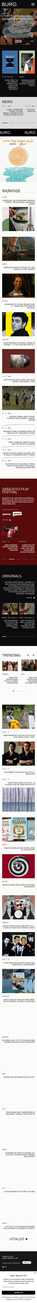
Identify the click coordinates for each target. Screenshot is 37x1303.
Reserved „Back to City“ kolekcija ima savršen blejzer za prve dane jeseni (18, 1041)
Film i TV (5, 732)
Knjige (4, 13)
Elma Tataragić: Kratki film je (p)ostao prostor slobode (21, 443)
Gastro (4, 197)
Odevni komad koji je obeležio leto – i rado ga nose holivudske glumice (18, 927)
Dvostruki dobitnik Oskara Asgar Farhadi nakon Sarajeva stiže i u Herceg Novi (13, 112)
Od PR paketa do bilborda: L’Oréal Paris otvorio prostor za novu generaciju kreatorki (20, 466)
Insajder (5, 339)
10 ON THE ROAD (7, 77)
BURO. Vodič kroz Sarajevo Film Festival (27, 547)
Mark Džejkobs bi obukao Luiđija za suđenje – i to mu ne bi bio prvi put (19, 344)
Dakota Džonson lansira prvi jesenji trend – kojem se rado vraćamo (10, 681)
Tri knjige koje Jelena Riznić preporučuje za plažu (17, 17)
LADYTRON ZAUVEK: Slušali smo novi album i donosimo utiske (19, 381)
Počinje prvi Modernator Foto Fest (19, 1077)
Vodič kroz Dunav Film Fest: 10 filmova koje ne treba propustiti (20, 784)
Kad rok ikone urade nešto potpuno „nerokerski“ (18, 886)
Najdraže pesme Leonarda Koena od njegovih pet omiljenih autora (19, 432)
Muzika (4, 1223)
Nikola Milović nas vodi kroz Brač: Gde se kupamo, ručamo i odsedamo (19, 1000)
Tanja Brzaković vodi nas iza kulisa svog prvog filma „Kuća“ (19, 736)
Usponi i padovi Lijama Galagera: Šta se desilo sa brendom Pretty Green (18, 454)
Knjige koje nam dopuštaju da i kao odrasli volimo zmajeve (19, 268)
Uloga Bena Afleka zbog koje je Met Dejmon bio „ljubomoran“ (19, 964)
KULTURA (5, 301)
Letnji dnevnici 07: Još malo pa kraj (19, 1191)
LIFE (23, 674)
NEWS (3, 1074)
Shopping (5, 1037)
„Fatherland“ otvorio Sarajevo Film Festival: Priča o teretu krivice (11, 548)
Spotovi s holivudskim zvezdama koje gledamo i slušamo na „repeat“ (19, 1227)
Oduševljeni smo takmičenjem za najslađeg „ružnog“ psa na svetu (20, 1113)
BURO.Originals (10, 618)
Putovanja (5, 996)
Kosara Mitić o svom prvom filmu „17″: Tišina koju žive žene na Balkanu (20, 306)
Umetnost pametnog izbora (13, 622)
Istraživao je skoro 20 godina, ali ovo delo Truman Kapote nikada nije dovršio (20, 1154)
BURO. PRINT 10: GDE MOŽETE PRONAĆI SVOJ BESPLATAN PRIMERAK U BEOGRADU (11, 84)
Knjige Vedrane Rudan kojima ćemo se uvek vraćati (19, 849)
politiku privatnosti (24, 1299)
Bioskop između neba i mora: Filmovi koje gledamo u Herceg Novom (21, 418)
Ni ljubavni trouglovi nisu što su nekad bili (19, 773)
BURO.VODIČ (23, 541)
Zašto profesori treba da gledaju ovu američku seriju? (29, 680)
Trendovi (5, 922)
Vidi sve (5, 520)
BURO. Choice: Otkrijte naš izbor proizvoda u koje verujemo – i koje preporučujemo (27, 625)
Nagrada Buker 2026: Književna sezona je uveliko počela (27, 83)
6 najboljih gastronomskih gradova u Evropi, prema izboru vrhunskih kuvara (18, 202)
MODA (3, 674)
